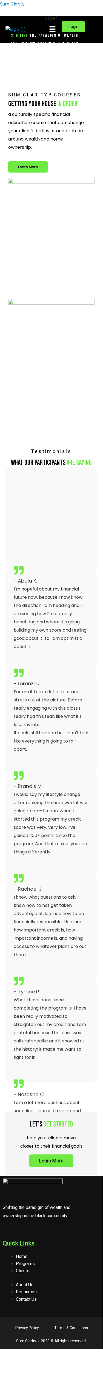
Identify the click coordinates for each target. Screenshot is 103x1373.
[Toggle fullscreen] (20, 1354)
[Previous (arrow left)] (6, 1362)
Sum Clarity (12, 4)
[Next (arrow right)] (20, 1362)
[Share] (35, 1354)
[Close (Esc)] (49, 1354)
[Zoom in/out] (6, 1354)
